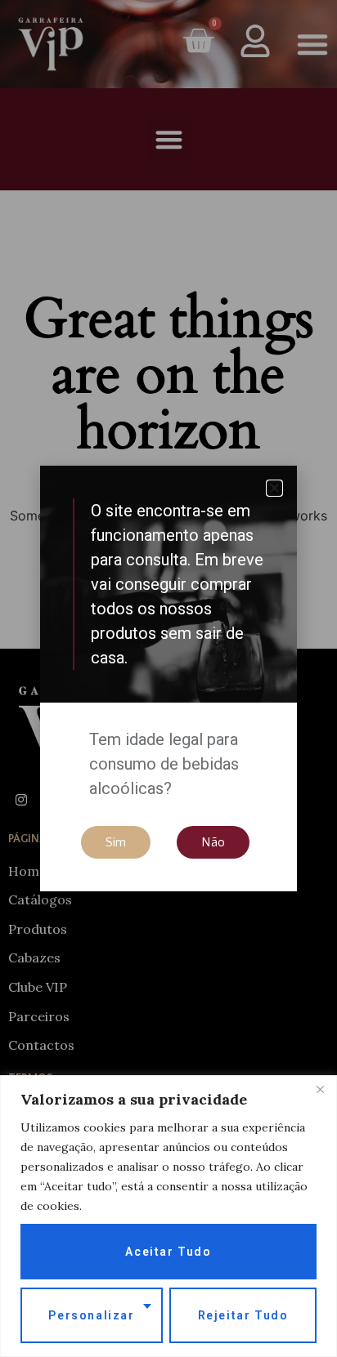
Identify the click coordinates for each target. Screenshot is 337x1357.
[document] (168, 678)
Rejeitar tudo (243, 1315)
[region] (168, 1216)
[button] (274, 488)
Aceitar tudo (168, 1251)
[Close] (320, 1089)
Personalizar (91, 1315)
